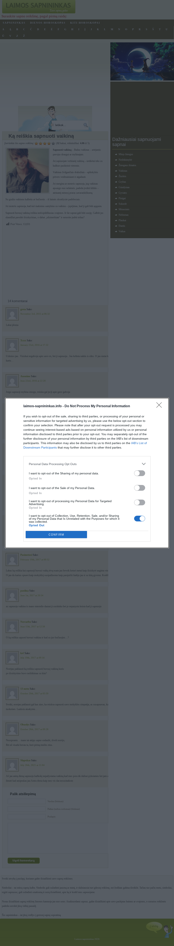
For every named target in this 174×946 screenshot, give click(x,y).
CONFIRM (56, 534)
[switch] (139, 473)
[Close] (160, 406)
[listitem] (87, 464)
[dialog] (87, 473)
